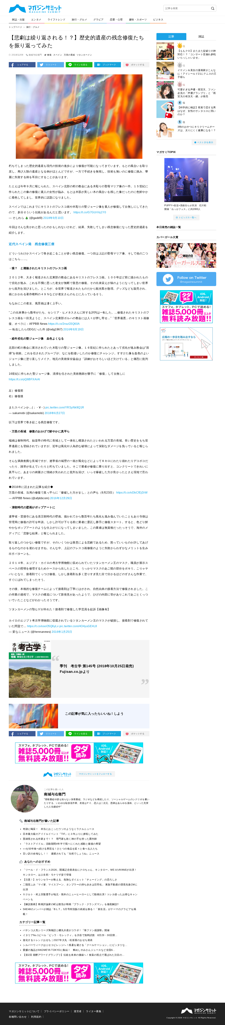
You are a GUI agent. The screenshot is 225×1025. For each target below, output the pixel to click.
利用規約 (36, 1016)
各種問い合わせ (18, 1016)
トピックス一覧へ (187, 217)
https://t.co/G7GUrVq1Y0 (89, 212)
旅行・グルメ (79, 19)
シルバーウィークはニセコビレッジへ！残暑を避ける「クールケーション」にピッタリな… (75, 945)
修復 (49, 55)
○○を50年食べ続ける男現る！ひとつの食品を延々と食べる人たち (60, 848)
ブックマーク (109, 64)
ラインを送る (80, 64)
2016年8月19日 (73, 329)
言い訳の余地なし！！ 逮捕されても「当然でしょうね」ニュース (61, 853)
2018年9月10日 (53, 217)
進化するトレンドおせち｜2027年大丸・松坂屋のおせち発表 (58, 940)
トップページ (15, 27)
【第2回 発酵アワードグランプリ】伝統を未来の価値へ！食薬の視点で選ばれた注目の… (74, 954)
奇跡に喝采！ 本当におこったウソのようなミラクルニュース (58, 829)
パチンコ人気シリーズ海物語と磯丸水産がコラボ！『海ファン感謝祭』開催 (66, 930)
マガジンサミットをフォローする (95, 774)
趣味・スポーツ (138, 19)
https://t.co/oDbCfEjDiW (132, 492)
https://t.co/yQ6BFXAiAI (24, 379)
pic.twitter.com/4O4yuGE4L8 (78, 626)
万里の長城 (69, 55)
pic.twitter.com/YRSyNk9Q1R (64, 407)
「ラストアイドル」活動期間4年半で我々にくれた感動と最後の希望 (62, 843)
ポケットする (137, 64)
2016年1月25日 (62, 631)
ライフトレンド (57, 19)
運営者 (78, 1011)
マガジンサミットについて (24, 1011)
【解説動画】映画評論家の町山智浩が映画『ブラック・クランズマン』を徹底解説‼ (70, 904)
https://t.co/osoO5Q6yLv (43, 626)
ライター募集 (93, 1011)
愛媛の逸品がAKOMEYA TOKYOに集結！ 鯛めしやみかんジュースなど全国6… (69, 950)
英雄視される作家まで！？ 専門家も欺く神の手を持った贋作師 (60, 838)
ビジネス (158, 19)
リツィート (51, 64)
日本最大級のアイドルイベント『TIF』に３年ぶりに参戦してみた (60, 833)
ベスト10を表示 (205, 142)
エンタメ (36, 19)
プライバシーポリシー (56, 1011)
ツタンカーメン (84, 55)
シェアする (22, 64)
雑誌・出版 (18, 19)
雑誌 (201, 36)
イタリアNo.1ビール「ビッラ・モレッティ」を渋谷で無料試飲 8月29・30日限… (70, 935)
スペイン (57, 55)
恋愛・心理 (116, 19)
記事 (171, 36)
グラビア (98, 19)
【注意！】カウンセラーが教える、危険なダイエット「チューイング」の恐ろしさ (70, 879)
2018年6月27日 (55, 413)
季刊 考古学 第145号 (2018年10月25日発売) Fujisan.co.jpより (97, 669)
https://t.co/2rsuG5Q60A (64, 323)
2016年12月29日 (61, 498)
